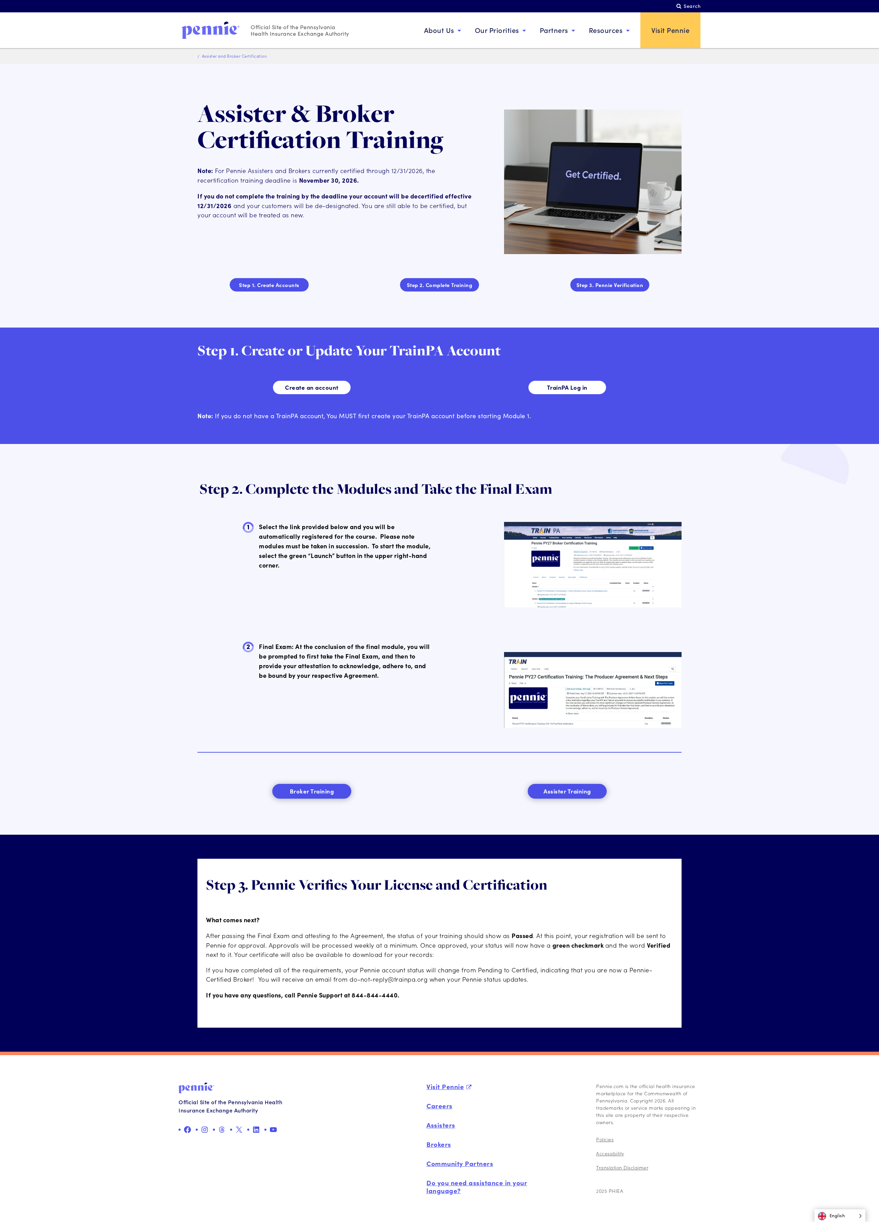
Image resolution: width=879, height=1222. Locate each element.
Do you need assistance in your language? (476, 1186)
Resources (606, 30)
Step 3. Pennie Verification (610, 284)
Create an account (312, 387)
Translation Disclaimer (622, 1167)
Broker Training (312, 791)
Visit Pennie (670, 30)
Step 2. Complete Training (439, 284)
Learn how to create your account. (248, 425)
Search (692, 6)
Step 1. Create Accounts (269, 284)
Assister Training (567, 791)
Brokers (438, 1144)
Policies (605, 1139)
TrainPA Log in (567, 387)
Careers (439, 1105)
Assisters (440, 1124)
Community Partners (459, 1163)
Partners (554, 30)
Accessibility (610, 1153)
